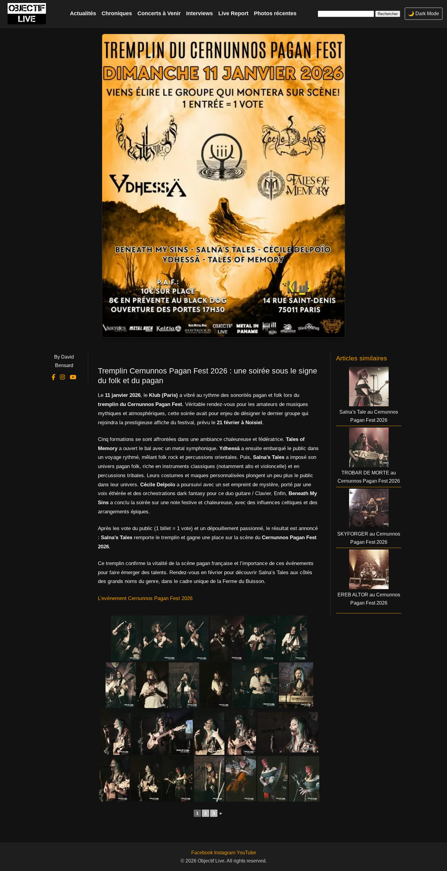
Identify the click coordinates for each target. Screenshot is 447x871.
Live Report (233, 13)
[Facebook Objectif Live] (54, 377)
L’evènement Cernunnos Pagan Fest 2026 (145, 598)
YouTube (246, 852)
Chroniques (117, 13)
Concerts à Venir (159, 13)
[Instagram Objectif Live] (63, 377)
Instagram (224, 852)
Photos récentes (275, 13)
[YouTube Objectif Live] (73, 377)
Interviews (199, 13)
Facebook (202, 852)
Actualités (83, 13)
